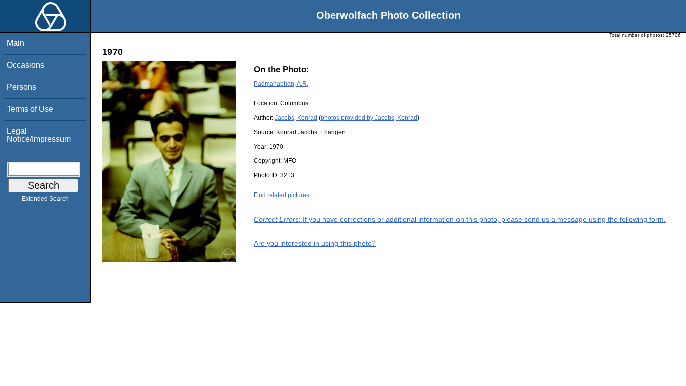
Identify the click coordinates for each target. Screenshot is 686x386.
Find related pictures (281, 195)
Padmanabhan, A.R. (281, 83)
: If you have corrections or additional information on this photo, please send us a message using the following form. (460, 219)
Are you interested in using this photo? (315, 243)
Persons (21, 87)
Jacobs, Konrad (296, 117)
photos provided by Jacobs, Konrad (369, 117)
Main (15, 43)
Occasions (25, 65)
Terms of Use (30, 109)
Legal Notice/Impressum (39, 135)
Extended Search (45, 199)
